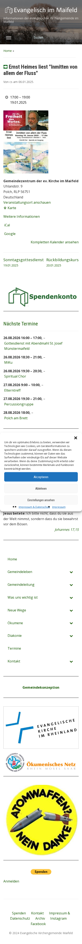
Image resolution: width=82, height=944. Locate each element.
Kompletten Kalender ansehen (55, 242)
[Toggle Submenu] (71, 571)
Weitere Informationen (21, 216)
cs (10, 82)
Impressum (59, 507)
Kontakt (37, 913)
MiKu (8, 362)
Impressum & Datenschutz (34, 507)
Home (7, 51)
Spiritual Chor (15, 376)
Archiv (40, 918)
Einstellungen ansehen (41, 500)
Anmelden (11, 881)
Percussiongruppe (18, 404)
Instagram (58, 918)
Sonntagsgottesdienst (23, 262)
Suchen (73, 37)
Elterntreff (12, 390)
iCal (7, 225)
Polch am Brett (16, 418)
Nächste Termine (20, 324)
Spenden (19, 913)
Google (10, 233)
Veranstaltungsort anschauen (27, 202)
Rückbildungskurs (62, 262)
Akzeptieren (41, 477)
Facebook (38, 924)
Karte (9, 208)
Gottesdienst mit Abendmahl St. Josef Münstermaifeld (33, 346)
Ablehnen (41, 488)
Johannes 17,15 (67, 529)
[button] (76, 438)
